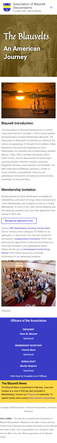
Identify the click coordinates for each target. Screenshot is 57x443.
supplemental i (22, 239)
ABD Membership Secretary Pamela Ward (30, 228)
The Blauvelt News (14, 383)
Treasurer (32, 394)
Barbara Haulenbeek (45, 398)
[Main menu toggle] (51, 7)
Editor (32, 398)
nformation (34, 239)
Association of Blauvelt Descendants (29, 6)
